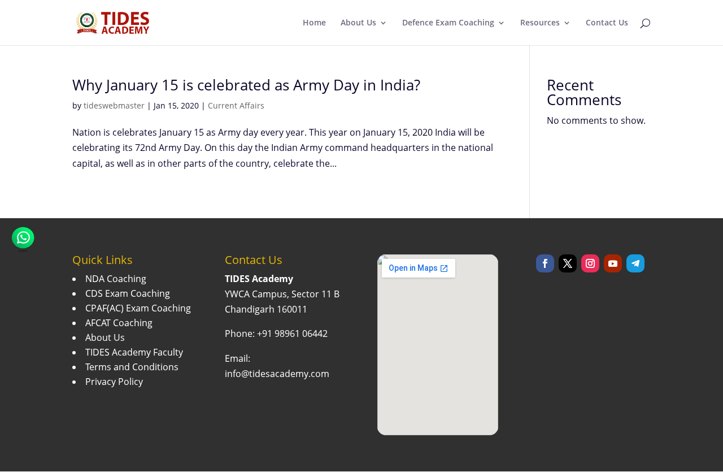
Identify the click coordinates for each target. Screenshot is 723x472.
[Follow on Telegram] (635, 263)
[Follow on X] (568, 263)
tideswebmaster (114, 105)
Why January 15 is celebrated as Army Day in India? (246, 85)
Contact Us (607, 23)
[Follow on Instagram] (590, 263)
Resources (540, 23)
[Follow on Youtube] (613, 263)
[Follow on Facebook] (545, 263)
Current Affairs (236, 105)
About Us (358, 23)
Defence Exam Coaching (448, 23)
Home (314, 23)
